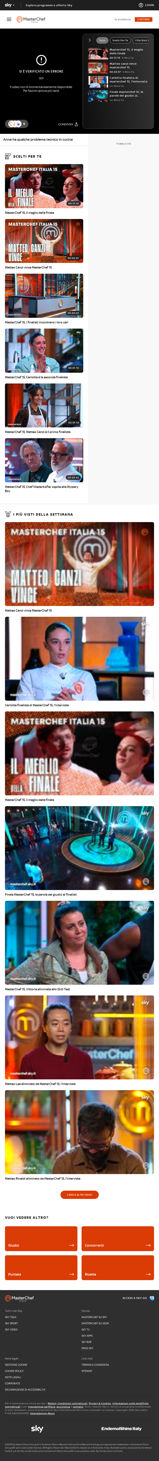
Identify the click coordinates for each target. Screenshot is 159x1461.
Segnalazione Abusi (42, 1413)
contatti (78, 1406)
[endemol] (121, 1429)
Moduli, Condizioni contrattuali (68, 1403)
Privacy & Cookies (100, 1403)
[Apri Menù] (12, 19)
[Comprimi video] (90, 40)
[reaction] (18, 124)
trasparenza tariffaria (41, 1406)
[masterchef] (33, 19)
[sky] (37, 1429)
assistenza (63, 1406)
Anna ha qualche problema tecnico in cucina (38, 139)
